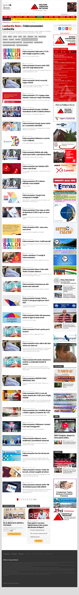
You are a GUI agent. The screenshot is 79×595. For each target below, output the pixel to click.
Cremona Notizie (6, 553)
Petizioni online (9, 506)
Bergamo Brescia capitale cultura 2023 (12, 42)
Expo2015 (17, 39)
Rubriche (62, 17)
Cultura (15, 36)
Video (68, 17)
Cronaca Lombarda (28, 42)
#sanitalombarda (38, 42)
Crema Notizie (14, 553)
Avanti (34, 499)
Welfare (10, 36)
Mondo (56, 17)
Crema (25, 17)
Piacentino (32, 17)
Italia (46, 17)
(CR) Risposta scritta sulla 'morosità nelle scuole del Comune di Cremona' (58, 19)
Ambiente (5, 39)
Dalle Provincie (42, 36)
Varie (36, 36)
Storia (24, 36)
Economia (11, 39)
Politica (20, 36)
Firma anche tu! (15, 534)
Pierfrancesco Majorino (22, 45)
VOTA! (39, 541)
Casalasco (18, 17)
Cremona (11, 17)
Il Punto (5, 36)
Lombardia (40, 17)
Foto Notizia (58, 366)
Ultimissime (30, 36)
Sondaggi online (33, 506)
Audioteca (58, 452)
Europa (51, 17)
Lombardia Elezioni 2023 (9, 45)
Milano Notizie (21, 553)
